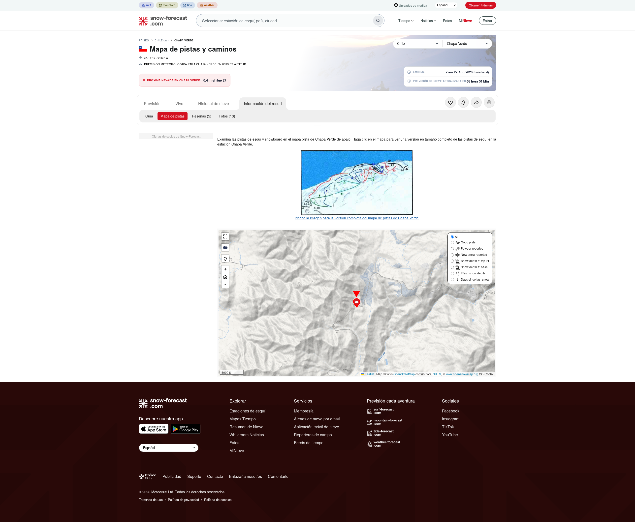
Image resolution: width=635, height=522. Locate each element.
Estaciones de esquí (247, 411)
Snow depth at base (474, 267)
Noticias (426, 20)
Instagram (450, 419)
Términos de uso (151, 499)
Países (144, 40)
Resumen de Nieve (246, 427)
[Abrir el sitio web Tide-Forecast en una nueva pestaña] (187, 5)
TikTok (448, 427)
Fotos (447, 20)
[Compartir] (476, 102)
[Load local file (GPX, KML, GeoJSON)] (225, 247)
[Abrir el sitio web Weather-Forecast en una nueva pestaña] (207, 5)
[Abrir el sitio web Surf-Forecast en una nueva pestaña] (146, 5)
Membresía (304, 411)
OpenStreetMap (404, 374)
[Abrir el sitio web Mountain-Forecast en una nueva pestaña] (167, 5)
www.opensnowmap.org (462, 374)
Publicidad (171, 476)
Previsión (152, 103)
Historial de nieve (213, 103)
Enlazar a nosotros (245, 476)
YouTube (450, 434)
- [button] (225, 284)
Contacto (215, 476)
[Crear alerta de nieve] (463, 102)
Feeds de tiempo (308, 442)
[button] (357, 303)
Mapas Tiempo (242, 419)
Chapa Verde (184, 40)
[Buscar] (378, 21)
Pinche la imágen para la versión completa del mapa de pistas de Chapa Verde (357, 217)
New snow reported (474, 254)
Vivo (179, 103)
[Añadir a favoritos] (450, 102)
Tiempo (404, 20)
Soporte (194, 476)
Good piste (468, 242)
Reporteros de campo (313, 434)
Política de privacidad (183, 499)
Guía (149, 116)
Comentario (278, 476)
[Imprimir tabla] (489, 102)
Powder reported (472, 248)
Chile (161, 40)
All (456, 236)
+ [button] (225, 269)
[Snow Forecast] (161, 21)
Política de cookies (218, 499)
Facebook (450, 411)
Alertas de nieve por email (317, 419)
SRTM (437, 374)
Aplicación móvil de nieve (316, 427)
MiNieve (236, 450)
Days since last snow (475, 279)
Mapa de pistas (172, 116)
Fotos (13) (227, 116)
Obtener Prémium (481, 5)
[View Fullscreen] (225, 236)
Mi (465, 20)
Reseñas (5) (201, 116)
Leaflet (369, 374)
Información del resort (263, 103)
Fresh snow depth (473, 273)
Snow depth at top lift (475, 261)
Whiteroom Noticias (246, 434)
